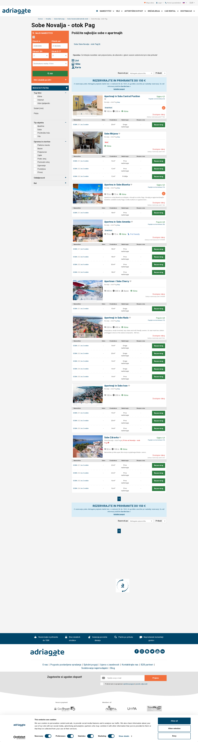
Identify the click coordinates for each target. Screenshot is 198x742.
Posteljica (41, 169)
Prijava (156, 678)
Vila (39, 136)
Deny (174, 736)
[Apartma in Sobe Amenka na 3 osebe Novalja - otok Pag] (87, 231)
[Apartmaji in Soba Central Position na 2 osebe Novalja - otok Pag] (87, 105)
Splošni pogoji (91, 664)
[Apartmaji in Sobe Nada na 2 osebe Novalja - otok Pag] (87, 327)
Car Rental (171, 11)
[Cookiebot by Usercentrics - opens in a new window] (19, 737)
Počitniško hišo (43, 133)
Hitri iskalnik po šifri (42, 80)
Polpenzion (42, 152)
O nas (45, 664)
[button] (185, 2)
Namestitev (106, 11)
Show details (124, 736)
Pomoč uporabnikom (174, 3)
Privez (40, 172)
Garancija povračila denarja (99, 638)
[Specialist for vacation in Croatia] (47, 652)
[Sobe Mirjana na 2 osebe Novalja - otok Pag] (87, 142)
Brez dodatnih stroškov (74, 638)
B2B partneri (147, 664)
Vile (118, 11)
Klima (39, 96)
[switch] (70, 736)
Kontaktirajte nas (130, 664)
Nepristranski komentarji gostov (153, 638)
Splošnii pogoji (119, 89)
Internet (40, 100)
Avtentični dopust (135, 11)
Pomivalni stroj (43, 162)
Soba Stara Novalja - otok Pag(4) (87, 44)
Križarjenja (154, 11)
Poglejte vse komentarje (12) (156, 320)
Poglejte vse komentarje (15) (156, 187)
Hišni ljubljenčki (43, 103)
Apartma (41, 126)
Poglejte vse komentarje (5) (157, 99)
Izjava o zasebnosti (109, 664)
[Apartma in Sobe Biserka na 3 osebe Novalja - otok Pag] (87, 193)
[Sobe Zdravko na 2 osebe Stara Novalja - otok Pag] (87, 446)
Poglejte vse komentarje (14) (156, 440)
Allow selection (174, 728)
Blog (112, 668)
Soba (39, 129)
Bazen (40, 149)
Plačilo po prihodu (125, 637)
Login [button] (160, 3)
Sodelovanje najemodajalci (94, 668)
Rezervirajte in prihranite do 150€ (48, 638)
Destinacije (186, 11)
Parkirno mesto (43, 145)
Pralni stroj (41, 159)
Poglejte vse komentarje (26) (156, 224)
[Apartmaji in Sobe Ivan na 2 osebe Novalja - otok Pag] (87, 394)
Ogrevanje (41, 165)
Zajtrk (39, 155)
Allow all (174, 721)
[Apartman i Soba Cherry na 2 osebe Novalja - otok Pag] (87, 290)
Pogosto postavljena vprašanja (65, 664)
